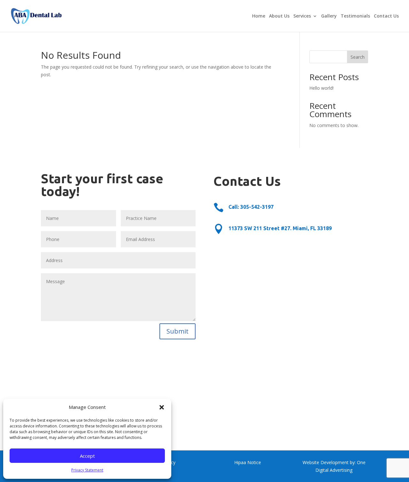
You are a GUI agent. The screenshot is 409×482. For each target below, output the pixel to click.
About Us (279, 16)
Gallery (329, 16)
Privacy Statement (87, 470)
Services (302, 16)
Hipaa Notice (247, 462)
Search (358, 57)
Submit (177, 331)
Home (258, 16)
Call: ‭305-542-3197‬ (251, 207)
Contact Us (386, 16)
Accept (87, 456)
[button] (161, 407)
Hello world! (321, 88)
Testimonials (355, 16)
